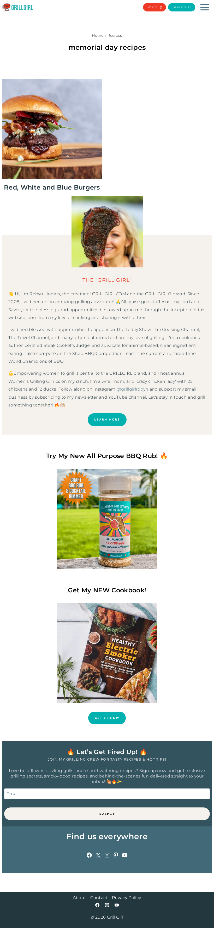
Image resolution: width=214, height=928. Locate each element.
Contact (99, 897)
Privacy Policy (126, 897)
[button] (181, 7)
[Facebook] (97, 905)
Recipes (115, 35)
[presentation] (52, 129)
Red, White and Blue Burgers (52, 187)
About (79, 897)
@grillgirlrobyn (132, 389)
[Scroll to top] (202, 908)
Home (97, 35)
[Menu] (204, 7)
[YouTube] (116, 905)
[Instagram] (107, 905)
